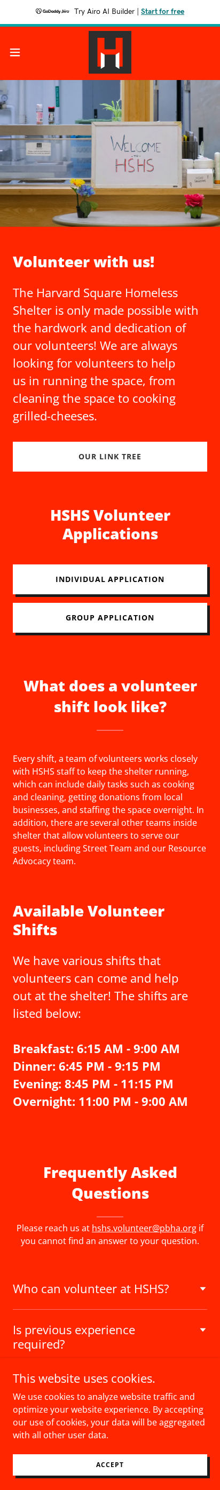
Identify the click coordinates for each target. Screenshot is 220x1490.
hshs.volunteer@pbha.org (144, 1228)
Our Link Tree (110, 456)
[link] (110, 52)
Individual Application (110, 579)
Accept (109, 1464)
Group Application (110, 617)
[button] (20, 52)
